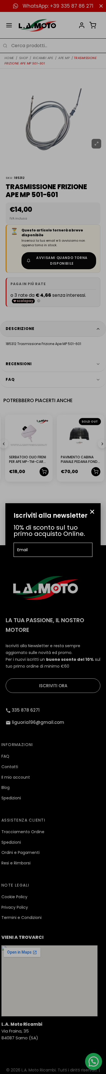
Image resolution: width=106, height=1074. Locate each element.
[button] (92, 512)
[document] (53, 537)
